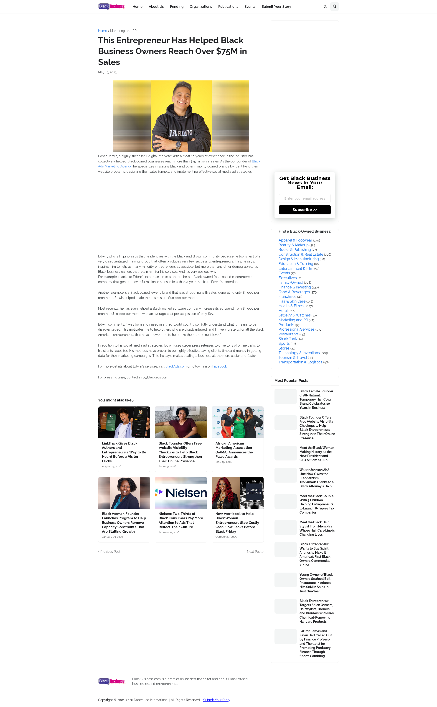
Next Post (254, 551)
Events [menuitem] (249, 7)
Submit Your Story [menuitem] (276, 7)
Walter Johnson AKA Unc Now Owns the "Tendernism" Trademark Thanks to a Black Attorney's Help (317, 478)
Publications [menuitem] (228, 7)
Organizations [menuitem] (201, 7)
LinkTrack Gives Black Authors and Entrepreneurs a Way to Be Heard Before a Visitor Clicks (124, 452)
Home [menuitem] (137, 7)
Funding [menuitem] (176, 7)
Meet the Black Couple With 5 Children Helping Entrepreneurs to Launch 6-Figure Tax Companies (317, 504)
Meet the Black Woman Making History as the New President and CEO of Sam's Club (317, 454)
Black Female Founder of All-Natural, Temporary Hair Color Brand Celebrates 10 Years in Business (316, 399)
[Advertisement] (166, 217)
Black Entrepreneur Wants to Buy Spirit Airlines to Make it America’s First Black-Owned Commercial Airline (316, 554)
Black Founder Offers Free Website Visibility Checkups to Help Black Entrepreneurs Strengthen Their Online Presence (180, 452)
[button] (325, 6)
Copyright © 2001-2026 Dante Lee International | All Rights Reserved (149, 700)
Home (102, 30)
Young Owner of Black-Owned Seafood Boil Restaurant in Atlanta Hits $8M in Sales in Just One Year (317, 583)
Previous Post (110, 551)
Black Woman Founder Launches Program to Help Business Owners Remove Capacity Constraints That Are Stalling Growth (124, 523)
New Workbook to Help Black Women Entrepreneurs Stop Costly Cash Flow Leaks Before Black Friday (237, 523)
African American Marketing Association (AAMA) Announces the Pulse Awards (234, 450)
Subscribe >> (304, 210)
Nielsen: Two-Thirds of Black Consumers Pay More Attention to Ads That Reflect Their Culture (181, 520)
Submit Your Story (216, 700)
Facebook (219, 366)
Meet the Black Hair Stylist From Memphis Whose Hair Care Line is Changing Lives (317, 528)
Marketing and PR (123, 30)
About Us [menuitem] (156, 7)
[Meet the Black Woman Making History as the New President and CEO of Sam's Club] (285, 453)
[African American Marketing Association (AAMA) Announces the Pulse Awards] (238, 422)
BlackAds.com (176, 366)
